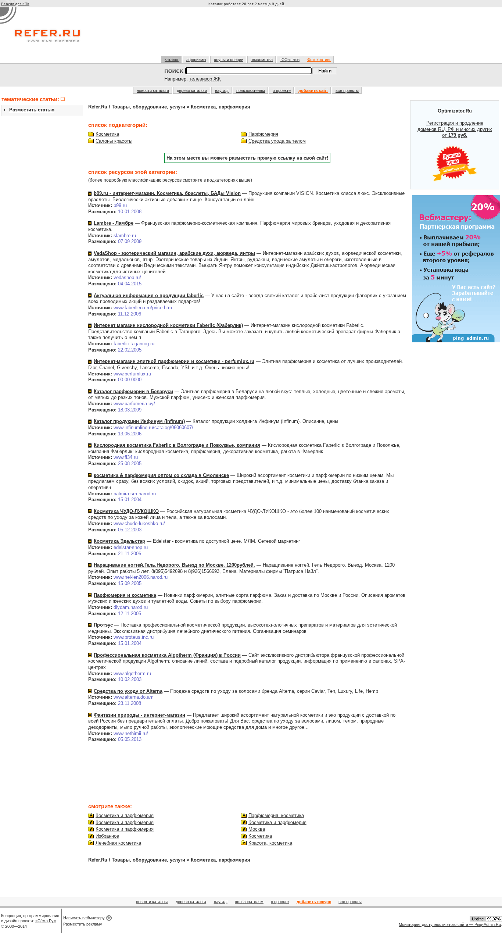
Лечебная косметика (118, 843)
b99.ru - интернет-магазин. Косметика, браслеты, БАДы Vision (167, 193)
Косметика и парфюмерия (125, 815)
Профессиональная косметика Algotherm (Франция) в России (167, 655)
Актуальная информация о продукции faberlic (149, 295)
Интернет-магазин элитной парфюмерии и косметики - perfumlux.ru (174, 361)
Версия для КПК (15, 4)
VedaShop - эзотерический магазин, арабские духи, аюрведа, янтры (174, 253)
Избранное (107, 836)
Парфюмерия (263, 134)
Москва (256, 829)
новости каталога (153, 90)
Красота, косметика (270, 843)
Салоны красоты (114, 141)
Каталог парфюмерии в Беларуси (133, 391)
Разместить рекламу (82, 924)
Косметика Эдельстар (119, 541)
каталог (172, 59)
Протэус (103, 625)
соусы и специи (228, 59)
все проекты (347, 90)
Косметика (107, 134)
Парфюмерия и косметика (125, 595)
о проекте (282, 90)
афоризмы (196, 59)
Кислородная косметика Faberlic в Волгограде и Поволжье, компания (177, 445)
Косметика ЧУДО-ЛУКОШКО (126, 511)
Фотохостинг (319, 59)
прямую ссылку (276, 158)
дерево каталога (192, 90)
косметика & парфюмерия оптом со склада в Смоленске (161, 475)
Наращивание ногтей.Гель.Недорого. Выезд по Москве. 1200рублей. (174, 565)
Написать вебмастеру (84, 918)
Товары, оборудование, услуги (148, 107)
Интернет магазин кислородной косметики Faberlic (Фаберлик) (168, 325)
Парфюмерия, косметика (276, 815)
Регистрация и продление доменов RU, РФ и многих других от (454, 123)
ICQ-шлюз (290, 59)
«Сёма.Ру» (45, 921)
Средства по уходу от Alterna (128, 691)
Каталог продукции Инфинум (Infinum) (139, 421)
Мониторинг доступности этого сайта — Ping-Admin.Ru (450, 924)
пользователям (250, 90)
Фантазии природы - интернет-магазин (139, 715)
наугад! (222, 90)
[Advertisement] (247, 34)
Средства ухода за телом (277, 141)
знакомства (262, 59)
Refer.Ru (97, 107)
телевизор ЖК (205, 79)
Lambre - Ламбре (113, 223)
